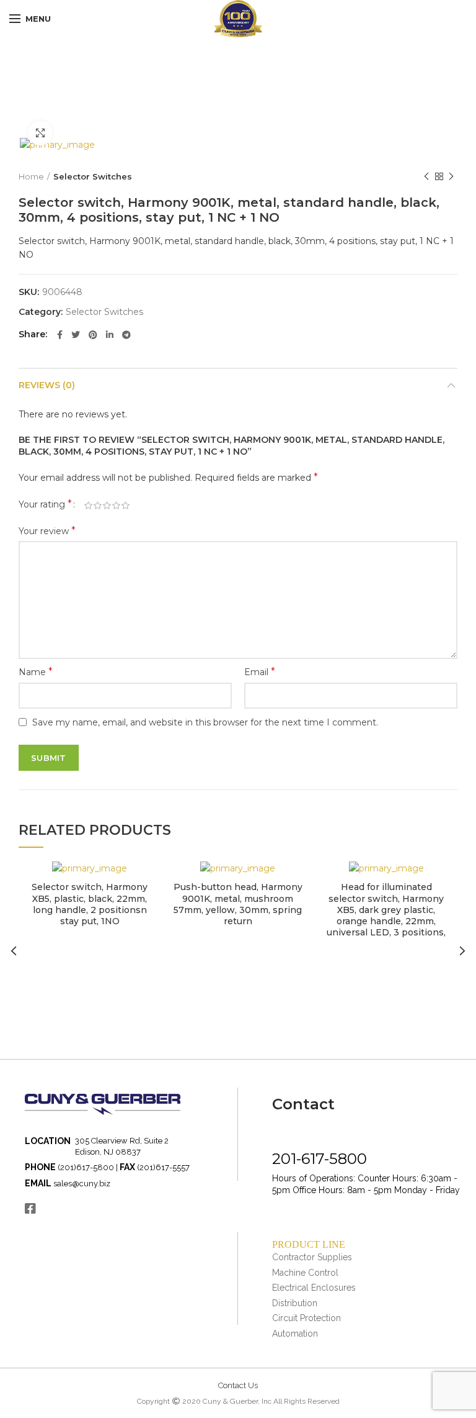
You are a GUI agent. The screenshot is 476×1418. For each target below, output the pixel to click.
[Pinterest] (93, 335)
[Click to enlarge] (40, 132)
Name (36, 672)
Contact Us (238, 1385)
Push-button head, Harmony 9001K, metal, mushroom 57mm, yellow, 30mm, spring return (238, 904)
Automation (295, 1333)
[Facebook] (60, 335)
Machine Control (305, 1273)
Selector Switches (92, 176)
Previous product (426, 176)
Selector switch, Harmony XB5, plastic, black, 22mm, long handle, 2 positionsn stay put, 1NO (90, 904)
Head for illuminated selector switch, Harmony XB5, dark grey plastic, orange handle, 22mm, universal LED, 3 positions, (386, 909)
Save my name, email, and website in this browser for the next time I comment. (205, 722)
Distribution (294, 1303)
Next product (451, 176)
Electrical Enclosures (314, 1288)
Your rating (45, 504)
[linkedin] (110, 335)
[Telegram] (126, 335)
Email (259, 672)
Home (31, 176)
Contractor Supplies (312, 1257)
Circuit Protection (306, 1318)
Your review (47, 531)
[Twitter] (75, 335)
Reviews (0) (47, 385)
